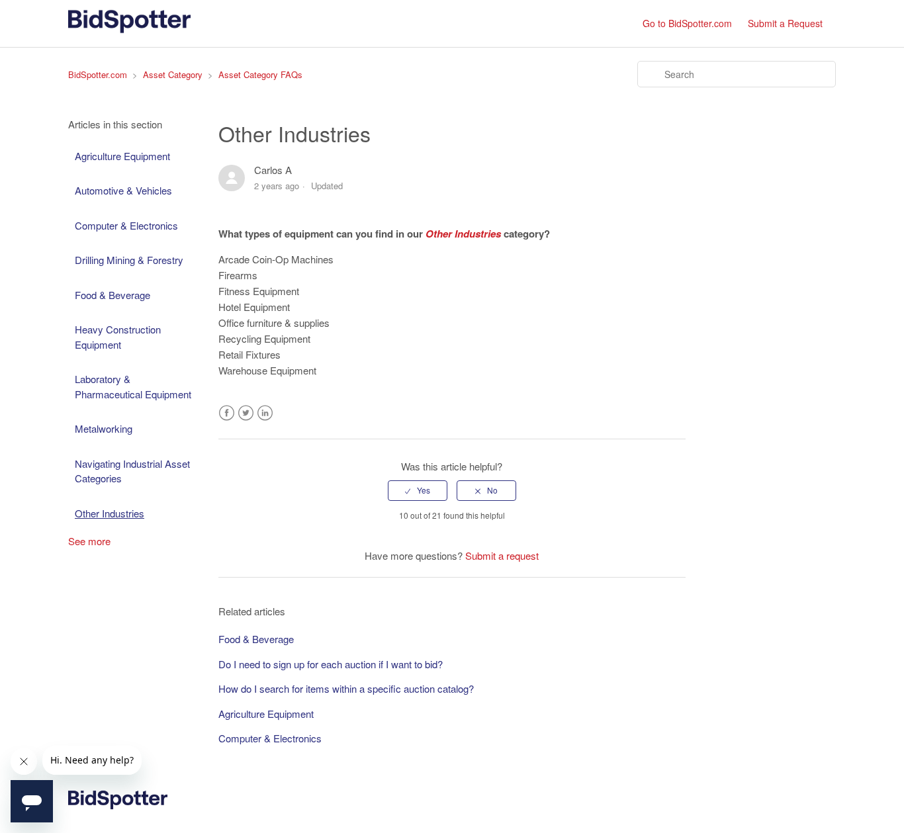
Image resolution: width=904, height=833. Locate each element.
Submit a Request (785, 23)
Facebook (226, 413)
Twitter (246, 413)
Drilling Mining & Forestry (129, 260)
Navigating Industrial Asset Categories (132, 471)
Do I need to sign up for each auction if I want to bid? (330, 664)
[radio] (417, 490)
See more (89, 541)
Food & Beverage (112, 295)
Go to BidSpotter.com (687, 23)
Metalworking (103, 428)
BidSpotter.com (97, 74)
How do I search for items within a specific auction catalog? (346, 688)
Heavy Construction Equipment (118, 336)
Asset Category (173, 74)
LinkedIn (265, 413)
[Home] (129, 29)
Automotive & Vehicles (123, 190)
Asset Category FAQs (260, 74)
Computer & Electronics (126, 225)
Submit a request (502, 555)
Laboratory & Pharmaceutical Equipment (133, 386)
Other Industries (109, 513)
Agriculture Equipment (122, 156)
